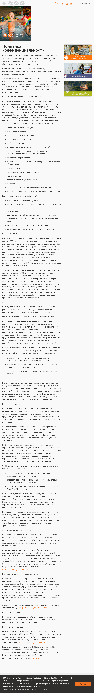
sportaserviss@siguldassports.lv (15, 569)
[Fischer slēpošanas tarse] (22, 3)
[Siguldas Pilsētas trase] (16, 3)
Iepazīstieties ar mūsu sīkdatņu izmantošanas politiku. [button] (25, 689)
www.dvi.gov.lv (39, 658)
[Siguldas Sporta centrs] (10, 3)
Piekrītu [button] (83, 684)
